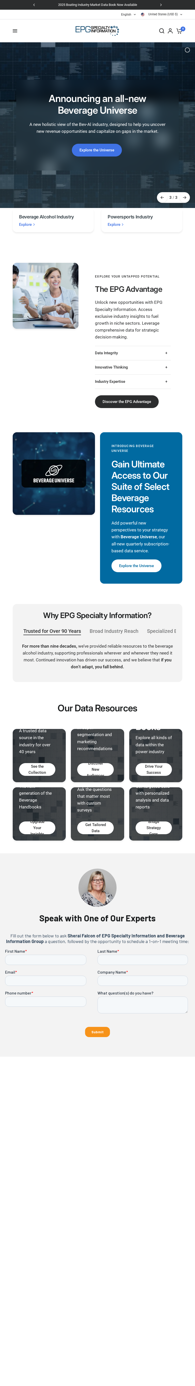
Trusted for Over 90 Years (52, 631)
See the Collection (37, 769)
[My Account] (170, 30)
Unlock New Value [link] (97, 148)
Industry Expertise (110, 381)
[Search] (161, 30)
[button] (127, 401)
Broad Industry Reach (114, 631)
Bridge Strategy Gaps (154, 827)
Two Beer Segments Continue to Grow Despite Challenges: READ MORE (97, 5)
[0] (178, 30)
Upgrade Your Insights (37, 827)
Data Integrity (106, 353)
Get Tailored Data (95, 827)
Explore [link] (25, 225)
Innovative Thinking (111, 367)
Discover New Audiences (95, 769)
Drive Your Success (153, 769)
